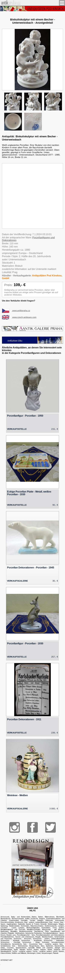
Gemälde (24, 920)
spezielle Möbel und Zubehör (40, 948)
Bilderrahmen (49, 917)
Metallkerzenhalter (33, 929)
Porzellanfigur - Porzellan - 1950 (25, 415)
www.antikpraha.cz (21, 310)
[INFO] (32, 330)
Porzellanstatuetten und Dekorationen (50, 935)
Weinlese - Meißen (17, 795)
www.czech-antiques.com (24, 317)
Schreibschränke (57, 942)
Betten (40, 917)
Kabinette (21, 924)
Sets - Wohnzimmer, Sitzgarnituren (25, 946)
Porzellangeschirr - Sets (26, 935)
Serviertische (17, 944)
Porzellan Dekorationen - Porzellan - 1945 (30, 567)
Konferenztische (51, 926)
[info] (32, 8)
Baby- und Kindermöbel (20, 917)
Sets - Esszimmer (30, 944)
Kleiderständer (14, 926)
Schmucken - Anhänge (10, 940)
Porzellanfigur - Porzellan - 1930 (25, 643)
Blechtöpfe (60, 917)
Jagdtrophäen (11, 924)
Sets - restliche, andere (48, 944)
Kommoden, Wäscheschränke (32, 926)
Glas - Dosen (54, 922)
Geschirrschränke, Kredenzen (12, 922)
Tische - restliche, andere (21, 951)
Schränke (45, 942)
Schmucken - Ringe (31, 942)
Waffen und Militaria (19, 953)
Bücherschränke (18, 919)
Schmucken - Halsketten (54, 940)
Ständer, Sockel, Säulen (29, 949)
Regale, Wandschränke (44, 937)
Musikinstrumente (25, 931)
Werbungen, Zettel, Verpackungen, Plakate (42, 953)
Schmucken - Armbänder (31, 940)
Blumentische (5, 919)
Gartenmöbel (14, 920)
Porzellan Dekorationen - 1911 (24, 719)
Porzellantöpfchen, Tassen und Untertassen (17, 937)
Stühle (49, 949)
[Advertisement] (32, 196)
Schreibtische (6, 944)
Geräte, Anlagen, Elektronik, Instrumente (47, 920)
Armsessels (5, 917)
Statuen (43, 949)
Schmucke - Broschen (22, 939)
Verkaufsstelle (17, 429)
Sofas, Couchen (7, 948)
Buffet (27, 919)
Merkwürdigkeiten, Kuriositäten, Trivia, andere (45, 928)
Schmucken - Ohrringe (10, 942)
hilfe (32, 910)
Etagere (42, 919)
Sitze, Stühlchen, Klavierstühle (52, 946)
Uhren (55, 951)
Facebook (32, 827)
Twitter (50, 827)
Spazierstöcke (21, 948)
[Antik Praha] (10, 4)
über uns (32, 908)
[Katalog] (32, 897)
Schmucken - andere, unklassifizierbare (48, 939)
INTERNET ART (7, 960)
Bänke (34, 917)
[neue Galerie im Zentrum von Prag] (32, 343)
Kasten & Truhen (32, 924)
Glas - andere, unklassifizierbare (36, 922)
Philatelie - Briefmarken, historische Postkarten (25, 933)
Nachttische (38, 931)
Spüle (16, 949)
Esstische (34, 919)
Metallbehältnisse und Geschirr (13, 929)
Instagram (14, 827)
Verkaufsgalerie (17, 581)
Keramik (44, 924)
